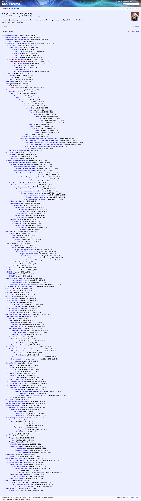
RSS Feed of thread (134, 31)
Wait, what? (12, 92)
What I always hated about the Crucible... (21, 349)
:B (12, 88)
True (17, 355)
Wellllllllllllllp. (27, 136)
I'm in (10, 337)
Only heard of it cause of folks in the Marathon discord (25, 460)
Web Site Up (10, 81)
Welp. (15, 96)
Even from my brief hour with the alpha (35, 146)
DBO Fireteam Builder (123, 1)
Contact (137, 497)
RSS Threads (130, 497)
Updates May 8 (10, 488)
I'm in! (10, 420)
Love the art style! (14, 45)
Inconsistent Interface (12, 405)
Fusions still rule (19, 353)
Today (10, 79)
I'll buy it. (9, 480)
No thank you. (13, 201)
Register (137, 1)
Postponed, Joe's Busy (16, 490)
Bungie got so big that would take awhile (31, 472)
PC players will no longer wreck (15, 403)
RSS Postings (121, 497)
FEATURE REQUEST (17, 326)
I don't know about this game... (15, 278)
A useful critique (11, 296)
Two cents (9, 292)
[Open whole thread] (36, 35)
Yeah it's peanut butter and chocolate (20, 482)
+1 (14, 65)
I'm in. (10, 320)
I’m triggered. (10, 399)
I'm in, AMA (9, 363)
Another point (15, 156)
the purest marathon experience (18, 401)
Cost (40, 118)
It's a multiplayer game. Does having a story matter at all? (38, 138)
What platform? (15, 322)
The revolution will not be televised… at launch (20, 286)
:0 (7, 84)
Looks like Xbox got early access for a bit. (19, 347)
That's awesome (16, 324)
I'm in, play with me (14, 385)
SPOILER (9, 272)
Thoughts (9, 436)
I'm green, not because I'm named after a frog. (30, 391)
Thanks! (11, 290)
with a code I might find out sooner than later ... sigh (27, 284)
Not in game (15, 47)
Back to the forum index (11, 8)
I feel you (14, 375)
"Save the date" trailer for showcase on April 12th (21, 43)
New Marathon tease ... (11, 35)
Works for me (15, 409)
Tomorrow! (9, 73)
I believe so (22, 393)
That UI (8, 243)
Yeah (12, 367)
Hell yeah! (12, 440)
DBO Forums (11, 3)
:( (9, 318)
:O (9, 85)
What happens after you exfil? (18, 381)
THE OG (9, 288)
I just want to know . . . (13, 90)
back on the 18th (19, 341)
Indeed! (16, 428)
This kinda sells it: (11, 268)
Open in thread (135, 8)
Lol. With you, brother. (17, 379)
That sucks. (12, 235)
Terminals (9, 266)
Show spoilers (126, 8)
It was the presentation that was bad (17, 160)
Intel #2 (11, 41)
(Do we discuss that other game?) (16, 458)
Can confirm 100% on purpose (35, 260)
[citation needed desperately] (17, 150)
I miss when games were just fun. (31, 177)
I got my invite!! (13, 343)
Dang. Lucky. (30, 148)
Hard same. (17, 361)
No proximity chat (11, 231)
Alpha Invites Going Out (13, 316)
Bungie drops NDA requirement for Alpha (18, 314)
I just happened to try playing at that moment (22, 357)
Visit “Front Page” (6, 1)
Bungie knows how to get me (17, 59)
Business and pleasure (16, 462)
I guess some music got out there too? (18, 39)
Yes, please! (22, 229)
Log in (131, 1)
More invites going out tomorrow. (16, 418)
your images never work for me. (18, 407)
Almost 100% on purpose (31, 258)
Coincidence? (10, 454)
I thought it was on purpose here (23, 249)
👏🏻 (10, 233)
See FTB (19, 432)
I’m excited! (12, 75)
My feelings (9, 152)
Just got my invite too (17, 426)
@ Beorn (41, 16)
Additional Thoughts (15, 444)
